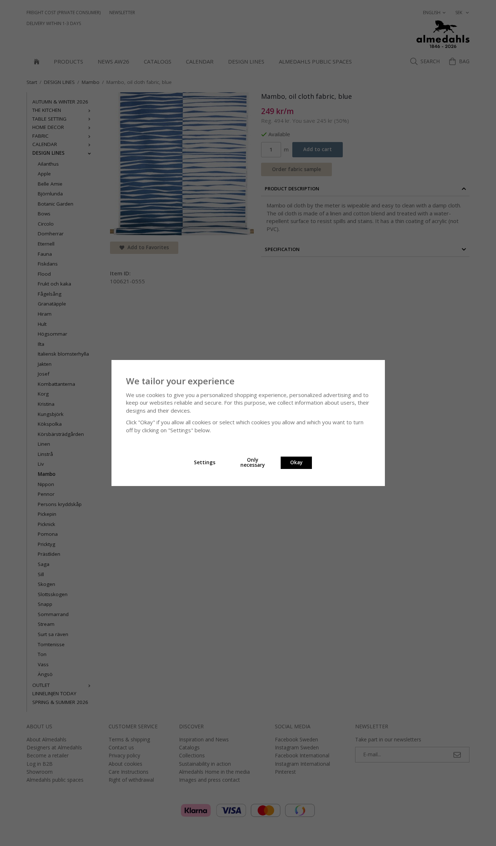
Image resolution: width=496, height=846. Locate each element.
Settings (204, 462)
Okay (296, 462)
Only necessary (252, 462)
